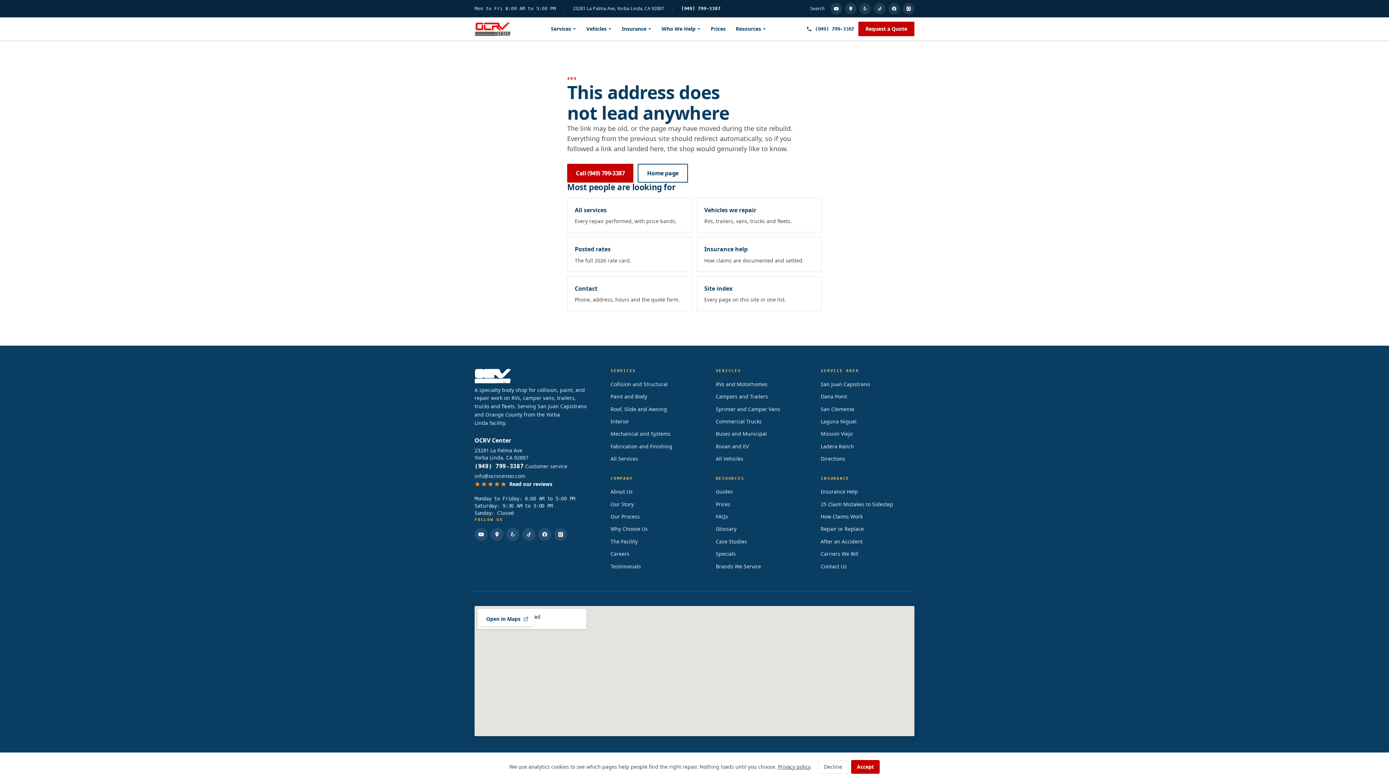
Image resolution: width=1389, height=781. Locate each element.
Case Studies (731, 541)
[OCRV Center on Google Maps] (851, 8)
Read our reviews (530, 484)
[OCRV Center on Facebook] (894, 8)
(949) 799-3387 (701, 8)
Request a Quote (886, 28)
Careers (620, 553)
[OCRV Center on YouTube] (836, 8)
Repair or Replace (842, 528)
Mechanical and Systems (641, 433)
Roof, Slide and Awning (639, 409)
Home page (662, 173)
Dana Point (834, 396)
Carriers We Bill (839, 553)
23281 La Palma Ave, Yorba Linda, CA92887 (618, 9)
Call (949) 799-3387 (600, 173)
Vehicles (596, 28)
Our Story (622, 504)
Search (817, 9)
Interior (620, 421)
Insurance (634, 28)
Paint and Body (629, 396)
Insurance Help (839, 491)
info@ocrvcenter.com (500, 476)
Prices (718, 28)
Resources (748, 28)
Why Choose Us (629, 528)
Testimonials (626, 566)
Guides (724, 491)
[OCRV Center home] (493, 29)
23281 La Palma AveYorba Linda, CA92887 (501, 454)
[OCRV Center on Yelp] (865, 8)
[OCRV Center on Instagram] (908, 8)
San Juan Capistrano (845, 384)
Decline (833, 766)
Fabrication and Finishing (641, 446)
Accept (865, 766)
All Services (624, 458)
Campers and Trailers (742, 396)
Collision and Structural (639, 384)
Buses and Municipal (741, 433)
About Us (622, 491)
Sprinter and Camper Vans (748, 409)
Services (561, 28)
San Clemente (837, 409)
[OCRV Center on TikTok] (879, 8)
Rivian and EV (732, 446)
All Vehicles (729, 458)
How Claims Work (842, 516)
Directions (833, 458)
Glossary (726, 528)
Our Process (625, 516)
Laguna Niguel (839, 421)
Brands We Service (738, 566)
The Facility (624, 541)
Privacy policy (794, 766)
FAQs (722, 516)
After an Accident (842, 541)
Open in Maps (503, 618)
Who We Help (679, 28)
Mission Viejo (837, 433)
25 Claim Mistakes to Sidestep (857, 504)
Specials (726, 553)
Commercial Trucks (739, 421)
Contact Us (834, 566)
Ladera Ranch (837, 446)
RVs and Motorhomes (742, 384)
